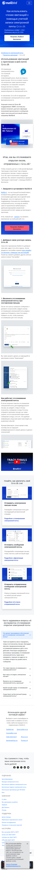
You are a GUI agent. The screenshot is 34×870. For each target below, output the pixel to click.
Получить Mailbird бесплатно (17, 38)
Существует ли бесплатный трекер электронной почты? (14, 695)
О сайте (4, 799)
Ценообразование (7, 779)
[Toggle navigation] (29, 3)
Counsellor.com (11, 733)
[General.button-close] (27, 843)
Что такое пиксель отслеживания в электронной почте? (14, 669)
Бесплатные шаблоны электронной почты (14, 784)
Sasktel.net (10, 729)
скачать (16, 217)
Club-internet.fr (11, 737)
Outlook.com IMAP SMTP (9, 837)
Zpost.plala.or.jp (22, 729)
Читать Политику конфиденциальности (13, 865)
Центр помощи (6, 817)
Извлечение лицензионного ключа (12, 820)
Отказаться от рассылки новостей (12, 825)
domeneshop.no (11, 740)
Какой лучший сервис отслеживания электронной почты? (15, 688)
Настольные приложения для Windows (13, 790)
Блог (3, 792)
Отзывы (4, 810)
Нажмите (4, 805)
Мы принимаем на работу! (10, 802)
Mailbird (4, 192)
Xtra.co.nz (24, 737)
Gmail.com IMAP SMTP (8, 835)
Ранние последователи (9, 822)
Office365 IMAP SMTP (8, 840)
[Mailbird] (9, 2)
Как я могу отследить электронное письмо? (14, 675)
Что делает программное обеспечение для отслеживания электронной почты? (16, 635)
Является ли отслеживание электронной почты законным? (13, 682)
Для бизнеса (5, 807)
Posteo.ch (24, 740)
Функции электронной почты (10, 782)
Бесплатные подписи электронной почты (14, 787)
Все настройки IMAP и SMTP (10, 832)
